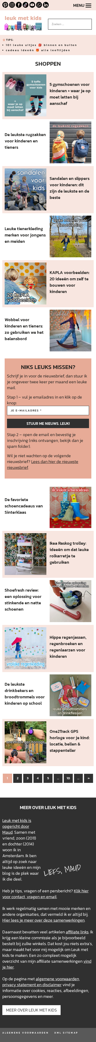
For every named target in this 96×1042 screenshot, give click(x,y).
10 (68, 778)
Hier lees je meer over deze (27, 920)
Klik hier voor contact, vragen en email (45, 894)
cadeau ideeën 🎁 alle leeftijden (38, 50)
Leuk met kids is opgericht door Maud (16, 826)
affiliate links (77, 932)
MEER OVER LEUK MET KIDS (31, 1010)
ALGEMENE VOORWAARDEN (25, 1032)
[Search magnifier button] (88, 22)
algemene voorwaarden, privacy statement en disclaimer (41, 982)
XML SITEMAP (66, 1032)
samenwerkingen (69, 920)
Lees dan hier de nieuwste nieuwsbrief (42, 464)
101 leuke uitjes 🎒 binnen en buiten (41, 45)
